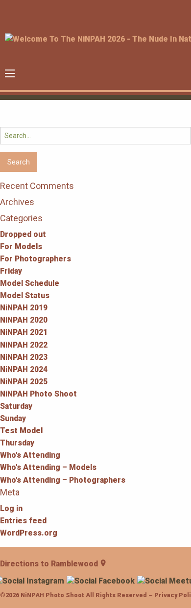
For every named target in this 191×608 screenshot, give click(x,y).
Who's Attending (30, 455)
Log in (11, 508)
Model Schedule (29, 283)
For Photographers (35, 258)
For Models (21, 246)
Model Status (24, 295)
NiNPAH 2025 (24, 381)
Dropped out (23, 234)
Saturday (16, 406)
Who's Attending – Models (48, 467)
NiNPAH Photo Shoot (38, 393)
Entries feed (23, 520)
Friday (11, 271)
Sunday (13, 418)
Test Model (21, 430)
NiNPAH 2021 (24, 332)
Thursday (17, 442)
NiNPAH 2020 (24, 320)
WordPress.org (28, 533)
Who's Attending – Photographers (62, 480)
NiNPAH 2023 (24, 357)
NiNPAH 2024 (24, 369)
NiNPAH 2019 (24, 307)
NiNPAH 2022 (24, 345)
